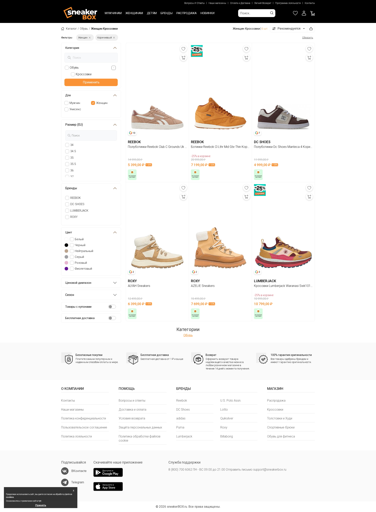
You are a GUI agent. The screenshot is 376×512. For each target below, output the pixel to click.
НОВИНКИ (207, 13)
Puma (180, 427)
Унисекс (75, 109)
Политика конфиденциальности (83, 418)
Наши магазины (217, 3)
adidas (180, 418)
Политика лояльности (76, 436)
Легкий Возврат (262, 3)
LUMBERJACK (79, 210)
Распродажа (276, 400)
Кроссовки (275, 409)
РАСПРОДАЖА (186, 13)
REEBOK (75, 198)
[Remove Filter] (90, 37)
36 (71, 170)
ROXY (74, 217)
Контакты (310, 3)
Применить (91, 82)
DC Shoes (183, 409)
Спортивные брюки (281, 427)
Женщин (102, 103)
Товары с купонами (78, 306)
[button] (304, 13)
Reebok (181, 400)
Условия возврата (132, 418)
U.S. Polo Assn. (230, 400)
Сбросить (307, 37)
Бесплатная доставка (80, 318)
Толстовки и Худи (279, 418)
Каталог (71, 28)
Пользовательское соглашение (84, 427)
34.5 (73, 151)
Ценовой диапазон (78, 283)
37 (71, 176)
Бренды (71, 188)
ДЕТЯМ (152, 13)
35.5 (73, 164)
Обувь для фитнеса (281, 436)
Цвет (68, 232)
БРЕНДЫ (167, 13)
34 (71, 145)
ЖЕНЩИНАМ (134, 13)
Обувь (84, 28)
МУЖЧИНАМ (113, 13)
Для (68, 95)
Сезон (69, 295)
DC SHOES (77, 204)
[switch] (112, 307)
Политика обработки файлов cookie (139, 438)
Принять (40, 505)
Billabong (226, 436)
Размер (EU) (74, 124)
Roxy (223, 427)
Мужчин (75, 103)
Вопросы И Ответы (194, 3)
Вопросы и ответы (132, 400)
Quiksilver (226, 418)
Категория (72, 48)
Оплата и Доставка (240, 3)
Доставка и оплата (132, 409)
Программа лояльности (288, 3)
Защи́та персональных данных (140, 427)
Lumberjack (184, 436)
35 (71, 157)
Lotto (224, 409)
